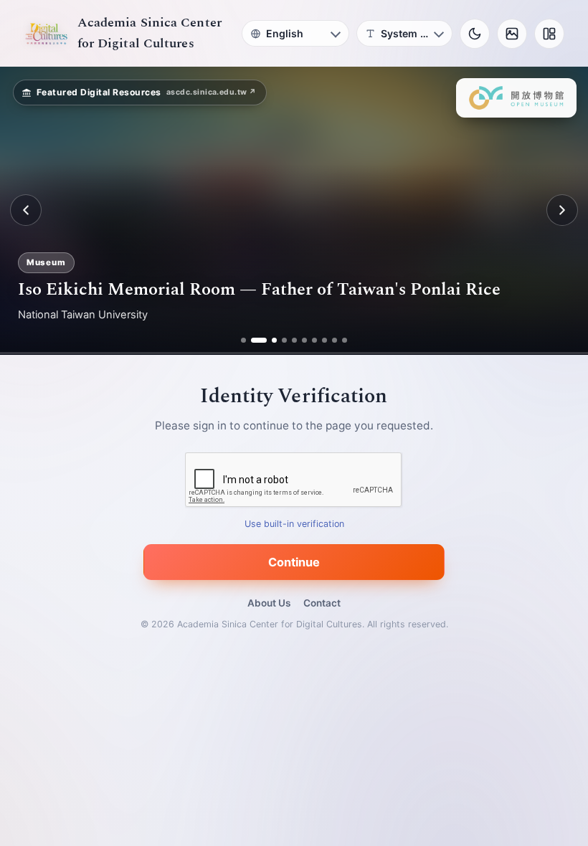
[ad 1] (243, 340)
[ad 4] (284, 340)
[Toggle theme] (475, 34)
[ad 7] (314, 340)
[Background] (512, 34)
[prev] (26, 210)
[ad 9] (334, 340)
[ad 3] (269, 340)
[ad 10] (344, 340)
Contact (322, 603)
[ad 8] (324, 340)
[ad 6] (304, 340)
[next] (562, 210)
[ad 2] (253, 340)
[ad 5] (294, 340)
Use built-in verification (294, 523)
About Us (268, 603)
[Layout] (549, 34)
